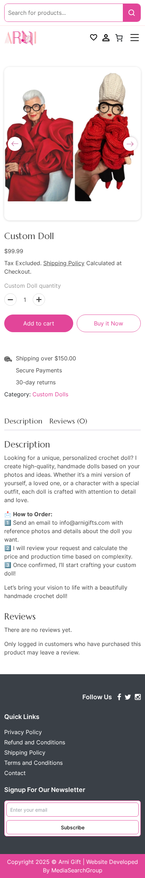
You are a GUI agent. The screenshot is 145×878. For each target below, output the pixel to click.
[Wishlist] (93, 37)
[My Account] (105, 37)
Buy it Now (108, 323)
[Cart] (119, 37)
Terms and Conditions (33, 762)
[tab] (23, 423)
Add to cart (38, 323)
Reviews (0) (68, 421)
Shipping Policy (63, 263)
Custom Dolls (50, 394)
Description (23, 421)
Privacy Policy (23, 732)
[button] (15, 144)
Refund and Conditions (34, 742)
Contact (15, 772)
